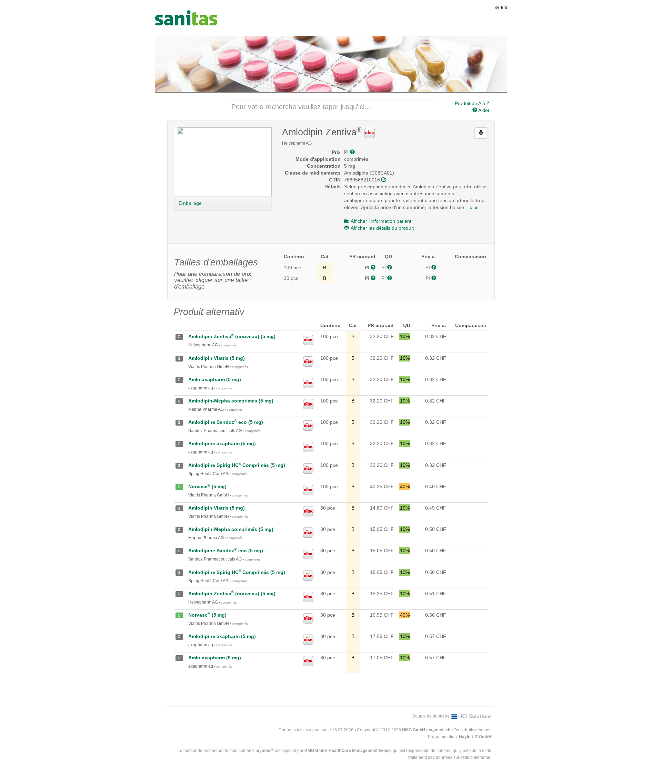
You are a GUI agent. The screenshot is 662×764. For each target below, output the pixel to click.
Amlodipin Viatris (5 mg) (216, 358)
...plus (472, 207)
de (497, 7)
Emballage (190, 203)
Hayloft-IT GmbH (475, 736)
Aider (483, 110)
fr (502, 7)
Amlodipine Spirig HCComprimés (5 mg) (236, 465)
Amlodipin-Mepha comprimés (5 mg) (230, 401)
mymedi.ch (439, 730)
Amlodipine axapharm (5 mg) (222, 443)
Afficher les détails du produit (382, 228)
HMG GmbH (413, 730)
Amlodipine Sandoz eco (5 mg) (225, 422)
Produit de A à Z (472, 103)
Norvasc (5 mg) (207, 486)
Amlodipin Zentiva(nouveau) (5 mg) (231, 336)
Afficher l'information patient (381, 221)
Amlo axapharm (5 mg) (214, 379)
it (506, 7)
